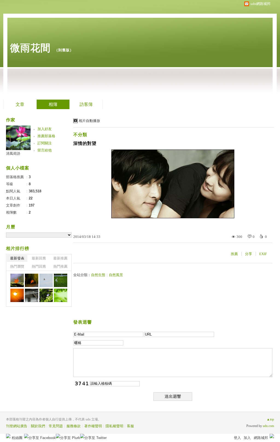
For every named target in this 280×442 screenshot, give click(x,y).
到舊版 (64, 50)
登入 (237, 438)
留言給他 (44, 150)
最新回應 (39, 258)
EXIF (263, 254)
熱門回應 (39, 266)
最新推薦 (60, 258)
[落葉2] (17, 280)
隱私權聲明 (114, 426)
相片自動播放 (89, 121)
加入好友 (44, 129)
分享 (248, 254)
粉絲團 (17, 438)
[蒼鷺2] (17, 295)
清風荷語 (13, 153)
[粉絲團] (8, 436)
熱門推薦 (60, 266)
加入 (247, 438)
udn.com (268, 426)
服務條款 (73, 426)
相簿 (53, 104)
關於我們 (38, 426)
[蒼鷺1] (31, 295)
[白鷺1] (60, 280)
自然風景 (116, 275)
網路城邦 (261, 438)
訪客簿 (86, 104)
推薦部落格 (46, 136)
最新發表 (17, 258)
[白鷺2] (46, 280)
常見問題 (56, 426)
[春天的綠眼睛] (60, 295)
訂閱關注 (44, 143)
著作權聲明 (93, 426)
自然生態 (98, 275)
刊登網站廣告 (16, 426)
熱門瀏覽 (17, 266)
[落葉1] (31, 280)
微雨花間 (30, 47)
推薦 (234, 254)
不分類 (80, 134)
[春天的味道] (46, 295)
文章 (20, 104)
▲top (270, 419)
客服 (130, 426)
